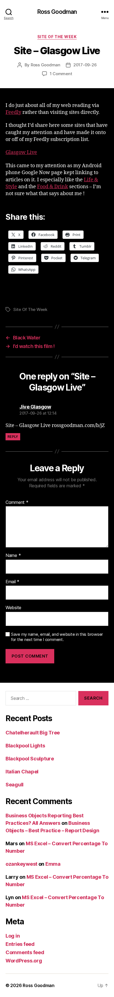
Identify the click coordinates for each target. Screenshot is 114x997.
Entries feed (20, 944)
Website (13, 607)
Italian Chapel (22, 771)
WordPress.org (24, 961)
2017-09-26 (85, 64)
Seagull (15, 784)
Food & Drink (52, 187)
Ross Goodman (57, 12)
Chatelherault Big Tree (33, 733)
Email (12, 581)
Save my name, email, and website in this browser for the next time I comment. (57, 637)
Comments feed (25, 952)
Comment (17, 502)
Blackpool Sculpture (30, 759)
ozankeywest (21, 864)
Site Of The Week (57, 36)
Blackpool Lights (25, 746)
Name (13, 555)
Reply (12, 437)
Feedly (13, 112)
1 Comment (61, 73)
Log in (13, 936)
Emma (53, 864)
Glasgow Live (21, 152)
